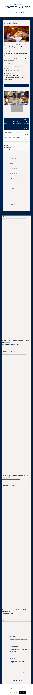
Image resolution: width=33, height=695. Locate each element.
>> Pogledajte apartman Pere (10, 344)
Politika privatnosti (16, 681)
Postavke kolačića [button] (12, 692)
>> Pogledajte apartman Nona (11, 479)
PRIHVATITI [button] (22, 692)
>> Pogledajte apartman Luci (10, 613)
